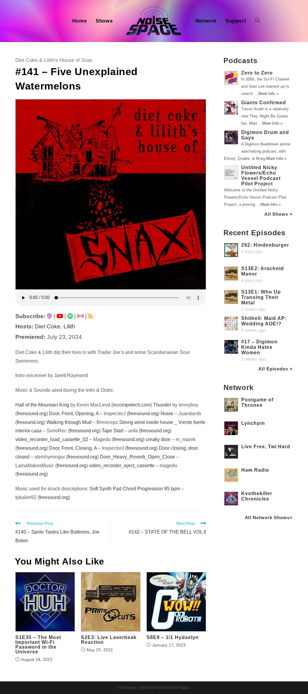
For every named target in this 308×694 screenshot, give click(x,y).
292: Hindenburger (265, 245)
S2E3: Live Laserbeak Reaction (109, 640)
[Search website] (258, 21)
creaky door (158, 439)
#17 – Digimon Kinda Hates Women (259, 347)
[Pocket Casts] (80, 316)
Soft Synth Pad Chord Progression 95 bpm (135, 488)
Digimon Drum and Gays (265, 135)
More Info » (268, 93)
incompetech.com (131, 404)
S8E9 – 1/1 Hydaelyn (172, 637)
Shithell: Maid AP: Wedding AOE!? (264, 321)
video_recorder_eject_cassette (122, 465)
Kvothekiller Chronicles (256, 496)
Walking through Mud (68, 422)
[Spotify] (70, 316)
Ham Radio (255, 470)
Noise (167, 413)
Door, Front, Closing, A (73, 448)
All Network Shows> (269, 517)
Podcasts (240, 60)
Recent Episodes (254, 233)
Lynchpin (253, 423)
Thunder (162, 404)
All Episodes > (275, 368)
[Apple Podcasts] (49, 316)
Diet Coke (47, 326)
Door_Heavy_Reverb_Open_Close (137, 456)
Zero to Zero (257, 72)
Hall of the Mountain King (42, 404)
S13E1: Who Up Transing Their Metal (261, 297)
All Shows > (278, 214)
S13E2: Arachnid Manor (262, 271)
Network (238, 387)
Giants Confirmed (263, 102)
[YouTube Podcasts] (60, 316)
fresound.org (30, 422)
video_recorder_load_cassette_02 (51, 439)
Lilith (69, 326)
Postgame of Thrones (257, 402)
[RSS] (90, 316)
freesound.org (31, 413)
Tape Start (112, 430)
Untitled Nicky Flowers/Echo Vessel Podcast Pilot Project (261, 175)
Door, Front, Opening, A (74, 413)
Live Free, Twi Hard (265, 446)
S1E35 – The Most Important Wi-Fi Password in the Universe (38, 644)
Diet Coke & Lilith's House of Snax (54, 60)
